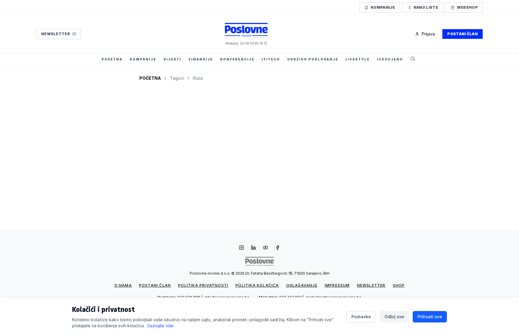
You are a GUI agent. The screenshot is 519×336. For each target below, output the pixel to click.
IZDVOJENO (390, 59)
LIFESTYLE (357, 59)
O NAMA (123, 285)
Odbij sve (394, 316)
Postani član (462, 34)
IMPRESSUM (337, 285)
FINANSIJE (201, 59)
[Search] (412, 59)
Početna (150, 78)
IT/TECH (271, 59)
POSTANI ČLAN (155, 285)
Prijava (428, 33)
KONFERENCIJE (237, 59)
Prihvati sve (429, 316)
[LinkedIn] (253, 248)
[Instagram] (241, 248)
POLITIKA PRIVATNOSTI (203, 285)
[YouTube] (265, 248)
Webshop (467, 7)
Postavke (361, 316)
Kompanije (383, 7)
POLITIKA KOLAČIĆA (257, 285)
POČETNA (112, 59)
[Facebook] (277, 248)
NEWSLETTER (371, 285)
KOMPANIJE (143, 59)
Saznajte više (160, 325)
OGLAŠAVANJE (301, 285)
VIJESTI (172, 59)
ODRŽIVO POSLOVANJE (312, 59)
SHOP (399, 285)
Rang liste (426, 7)
